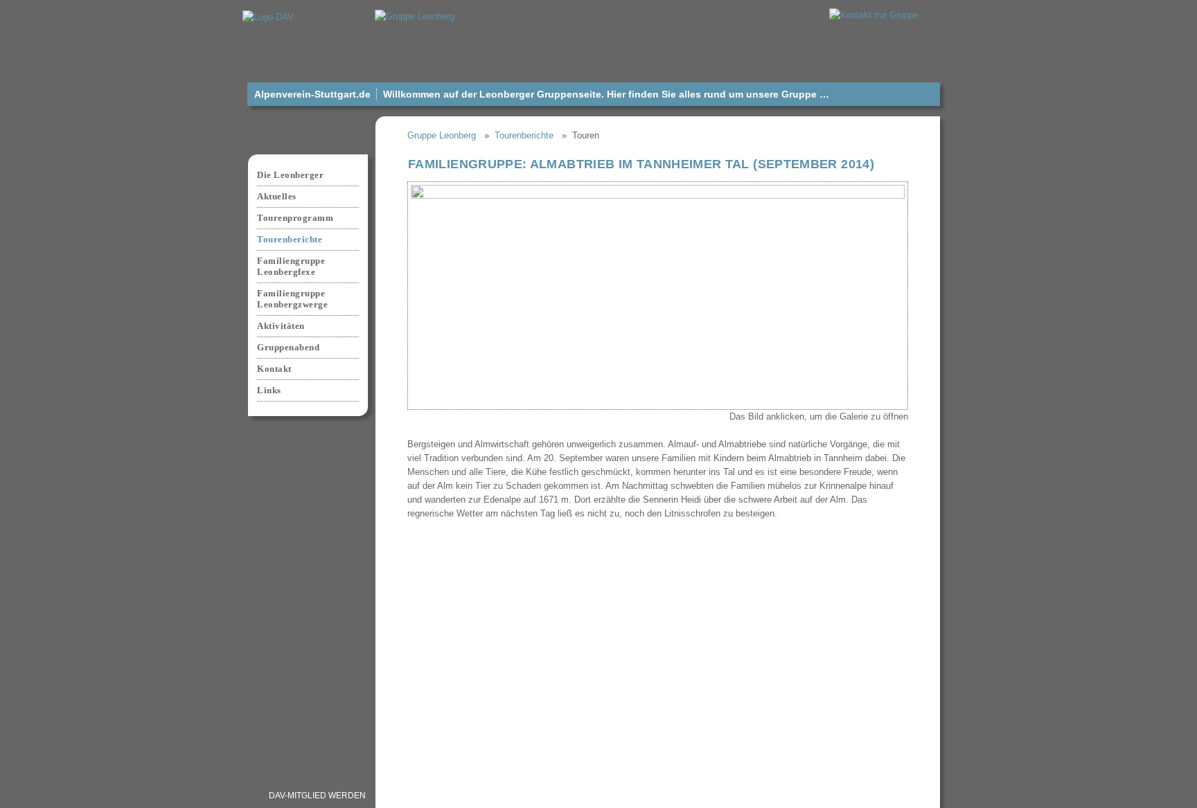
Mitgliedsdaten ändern (444, 795)
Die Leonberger (290, 175)
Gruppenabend (288, 347)
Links (269, 390)
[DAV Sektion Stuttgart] (268, 16)
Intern (756, 795)
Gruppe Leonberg (441, 135)
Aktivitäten (281, 326)
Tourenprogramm (295, 218)
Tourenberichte (524, 135)
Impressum (547, 795)
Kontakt (274, 368)
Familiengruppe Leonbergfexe (291, 266)
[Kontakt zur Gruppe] (874, 14)
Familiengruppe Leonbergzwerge (292, 298)
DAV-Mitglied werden (317, 795)
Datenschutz (626, 795)
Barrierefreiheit (835, 795)
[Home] (414, 15)
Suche (913, 795)
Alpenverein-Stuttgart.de (312, 94)
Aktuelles (276, 196)
